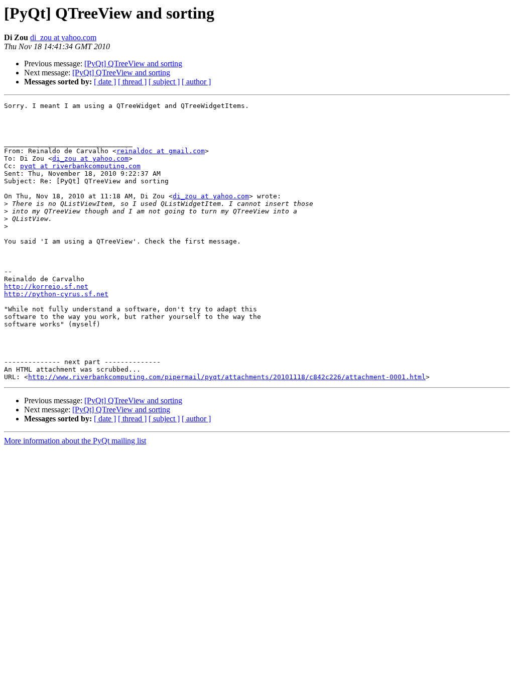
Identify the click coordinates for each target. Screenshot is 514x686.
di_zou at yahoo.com (63, 37)
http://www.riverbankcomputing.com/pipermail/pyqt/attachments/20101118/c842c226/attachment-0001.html (227, 377)
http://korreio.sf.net (46, 286)
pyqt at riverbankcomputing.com (80, 166)
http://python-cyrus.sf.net (56, 294)
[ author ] (196, 81)
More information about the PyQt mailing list (75, 440)
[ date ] (105, 81)
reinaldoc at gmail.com (160, 151)
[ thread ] (132, 81)
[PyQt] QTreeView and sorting (133, 63)
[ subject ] (164, 81)
